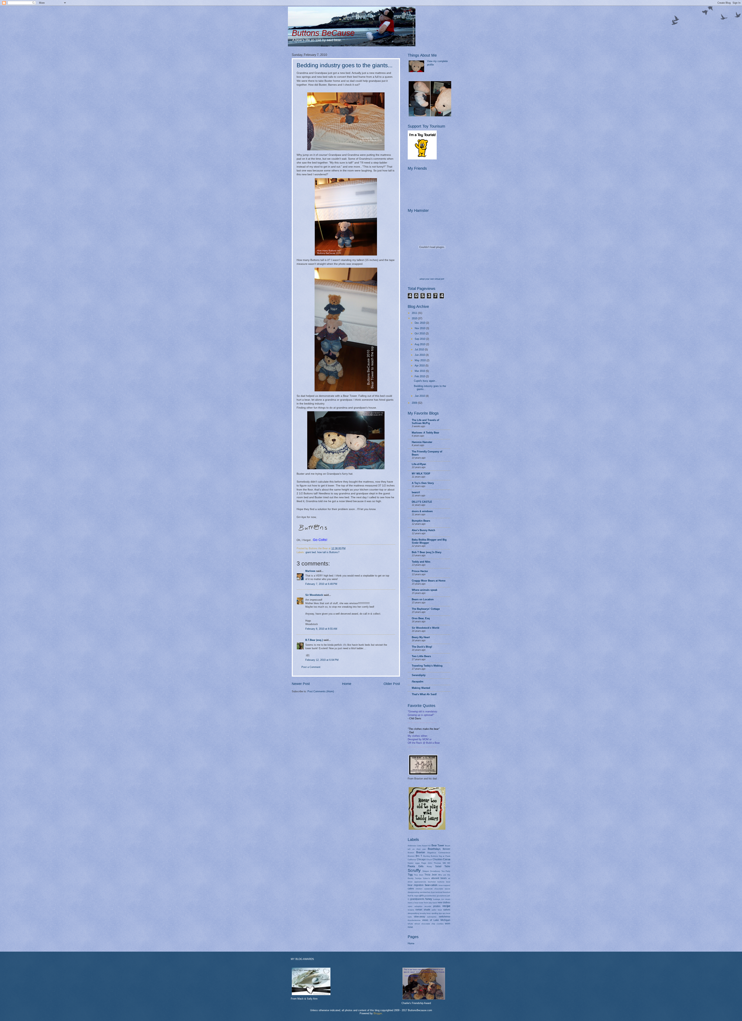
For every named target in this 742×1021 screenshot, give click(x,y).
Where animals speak (424, 589)
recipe (446, 906)
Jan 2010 (420, 395)
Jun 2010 (420, 354)
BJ (429, 846)
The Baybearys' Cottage (426, 608)
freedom (446, 892)
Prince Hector (420, 571)
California (412, 859)
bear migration (416, 885)
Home (346, 684)
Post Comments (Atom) (320, 691)
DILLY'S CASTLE (422, 501)
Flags (423, 863)
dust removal (436, 892)
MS (448, 863)
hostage (436, 899)
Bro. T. (419, 856)
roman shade (422, 910)
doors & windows (422, 511)
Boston (411, 853)
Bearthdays (434, 848)
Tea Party (445, 871)
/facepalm (417, 681)
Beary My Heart (421, 637)
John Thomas (434, 863)
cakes (411, 888)
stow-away (419, 916)
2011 (415, 313)
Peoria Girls (416, 866)
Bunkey (426, 856)
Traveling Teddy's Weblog (427, 665)
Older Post (392, 684)
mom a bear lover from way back (422, 903)
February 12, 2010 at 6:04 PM (322, 659)
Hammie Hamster (422, 442)
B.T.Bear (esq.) (314, 640)
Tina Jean (418, 875)
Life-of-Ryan (419, 464)
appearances (420, 882)
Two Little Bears (421, 656)
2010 (415, 318)
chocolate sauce (442, 889)
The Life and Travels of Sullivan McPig (425, 422)
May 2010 (420, 360)
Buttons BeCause (323, 32)
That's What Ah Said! (424, 694)
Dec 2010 (420, 322)
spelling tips (436, 913)
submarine (432, 917)
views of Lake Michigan (436, 920)
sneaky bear (425, 913)
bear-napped (444, 885)
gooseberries (430, 896)
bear (448, 882)
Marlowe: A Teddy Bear (425, 432)
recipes (411, 910)
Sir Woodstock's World (425, 627)
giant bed (310, 552)
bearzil (416, 492)
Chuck (429, 859)
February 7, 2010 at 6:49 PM (321, 583)
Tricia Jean (431, 875)
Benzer (446, 849)
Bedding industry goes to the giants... (344, 65)
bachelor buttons (436, 882)
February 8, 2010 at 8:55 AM (321, 628)
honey (428, 899)
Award (425, 846)
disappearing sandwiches (419, 892)
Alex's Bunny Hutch (423, 530)
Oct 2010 (420, 333)
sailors (446, 910)
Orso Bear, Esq (421, 618)
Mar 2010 (420, 371)
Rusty (429, 866)
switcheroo (444, 916)
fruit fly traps (413, 896)
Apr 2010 (420, 365)
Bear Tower (437, 845)
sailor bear (437, 910)
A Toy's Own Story (423, 483)
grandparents (417, 899)
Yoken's (426, 878)
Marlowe (310, 571)
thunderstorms (414, 920)
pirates (436, 906)
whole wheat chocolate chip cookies (425, 924)
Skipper (425, 871)
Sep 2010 (420, 338)
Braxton (420, 852)
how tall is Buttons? (328, 552)
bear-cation (431, 885)
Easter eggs (414, 863)
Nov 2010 (420, 328)
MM (444, 863)
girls (421, 895)
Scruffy (414, 870)
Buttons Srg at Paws (440, 856)
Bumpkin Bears (421, 520)
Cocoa (446, 859)
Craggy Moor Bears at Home (428, 580)
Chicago (421, 859)
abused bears (439, 878)
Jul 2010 (420, 349)
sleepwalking (413, 913)
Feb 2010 (420, 376)
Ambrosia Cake (414, 846)
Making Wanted (421, 687)
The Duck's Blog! (422, 646)
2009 (415, 402)
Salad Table (442, 866)
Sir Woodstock (314, 595)
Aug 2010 (420, 344)
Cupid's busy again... (425, 380)
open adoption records (419, 906)
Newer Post (301, 684)
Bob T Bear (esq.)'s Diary (426, 552)
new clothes (444, 902)
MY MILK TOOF (421, 473)
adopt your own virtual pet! (432, 279)
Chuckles (437, 859)
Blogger (378, 1013)
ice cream (445, 899)
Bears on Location (423, 599)
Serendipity (418, 675)
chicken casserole (424, 889)
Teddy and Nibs (421, 561)
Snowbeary (435, 871)
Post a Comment (310, 667)
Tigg (410, 874)
